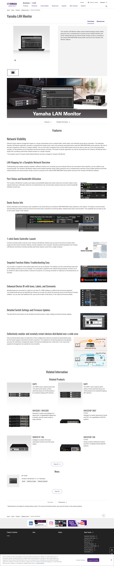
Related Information (62, 122)
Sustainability (87, 551)
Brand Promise (87, 540)
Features (46, 122)
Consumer (102, 2)
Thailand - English (94, 2)
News (34, 532)
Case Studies (45, 6)
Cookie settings (40, 563)
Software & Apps (25, 10)
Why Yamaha (74, 6)
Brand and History (88, 548)
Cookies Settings (80, 560)
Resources (55, 6)
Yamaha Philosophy (89, 544)
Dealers (82, 2)
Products (25, 6)
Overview (90, 21)
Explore (83, 6)
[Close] (111, 560)
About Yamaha (87, 532)
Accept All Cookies (93, 560)
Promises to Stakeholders (90, 546)
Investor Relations (88, 550)
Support (64, 6)
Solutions (34, 6)
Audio (34, 3)
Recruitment (87, 542)
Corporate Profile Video (89, 538)
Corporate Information (89, 536)
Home (8, 10)
